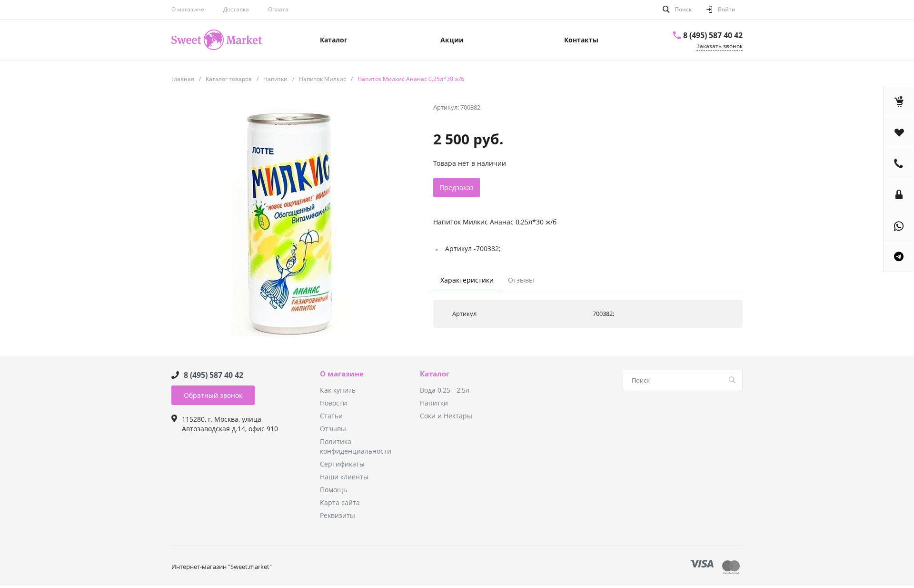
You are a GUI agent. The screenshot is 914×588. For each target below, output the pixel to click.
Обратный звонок (213, 395)
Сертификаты (342, 463)
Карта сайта (340, 502)
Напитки (434, 402)
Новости (333, 402)
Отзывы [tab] (521, 279)
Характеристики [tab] (467, 279)
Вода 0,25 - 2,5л (444, 390)
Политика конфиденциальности (355, 446)
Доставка (236, 9)
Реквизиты (337, 515)
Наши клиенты (344, 476)
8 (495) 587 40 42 (713, 35)
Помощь (333, 489)
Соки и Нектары (446, 415)
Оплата (278, 9)
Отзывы (333, 428)
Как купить (338, 390)
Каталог (434, 374)
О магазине (187, 9)
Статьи (331, 415)
